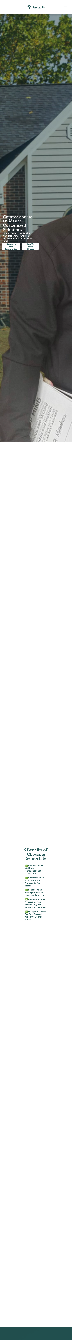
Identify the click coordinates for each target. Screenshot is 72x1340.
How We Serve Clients (30, 246)
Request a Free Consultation (11, 246)
